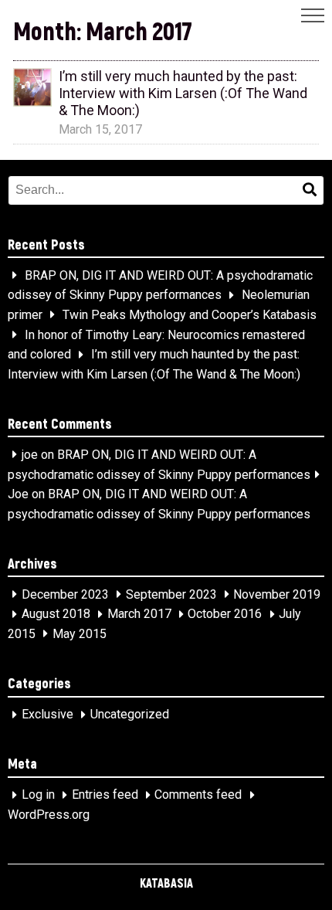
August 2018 (56, 614)
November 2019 (276, 594)
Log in (38, 795)
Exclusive (47, 715)
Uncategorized (129, 715)
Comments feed (198, 795)
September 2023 (171, 594)
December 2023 (65, 594)
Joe (18, 494)
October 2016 (225, 614)
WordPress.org (49, 814)
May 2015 (80, 633)
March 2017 (139, 614)
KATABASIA (166, 882)
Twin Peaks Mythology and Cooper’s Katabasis (190, 314)
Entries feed (105, 795)
